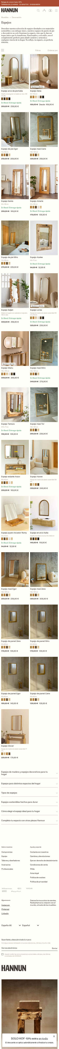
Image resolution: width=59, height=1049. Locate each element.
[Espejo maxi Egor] (15, 569)
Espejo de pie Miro (9, 257)
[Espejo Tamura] (15, 404)
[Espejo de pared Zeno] (15, 622)
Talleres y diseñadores (11, 860)
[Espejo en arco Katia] (44, 513)
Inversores (6, 865)
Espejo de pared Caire (40, 693)
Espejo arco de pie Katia (12, 91)
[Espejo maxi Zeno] (44, 569)
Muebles (4, 17)
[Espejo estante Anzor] (15, 457)
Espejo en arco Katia (39, 533)
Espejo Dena (35, 91)
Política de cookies (37, 877)
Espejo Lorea (36, 310)
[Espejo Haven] (44, 457)
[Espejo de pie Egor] (15, 129)
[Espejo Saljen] (15, 290)
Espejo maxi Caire (38, 149)
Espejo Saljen (7, 310)
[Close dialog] (54, 1036)
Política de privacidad (38, 882)
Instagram (6, 905)
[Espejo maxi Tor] (44, 404)
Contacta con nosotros (39, 852)
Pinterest (5, 909)
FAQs (32, 869)
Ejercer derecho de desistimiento (43, 860)
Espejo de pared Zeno (11, 641)
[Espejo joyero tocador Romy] (15, 513)
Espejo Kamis (7, 201)
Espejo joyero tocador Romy (14, 533)
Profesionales (7, 869)
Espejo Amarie (36, 201)
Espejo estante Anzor (10, 476)
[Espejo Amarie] (44, 182)
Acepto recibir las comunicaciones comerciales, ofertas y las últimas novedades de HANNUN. (27, 955)
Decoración (16, 17)
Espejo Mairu (7, 368)
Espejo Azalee (36, 257)
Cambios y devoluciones (40, 856)
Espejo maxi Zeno (38, 589)
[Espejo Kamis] (15, 182)
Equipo (4, 856)
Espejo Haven (36, 476)
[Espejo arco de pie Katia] (15, 71)
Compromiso (7, 852)
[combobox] (12, 925)
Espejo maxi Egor (9, 589)
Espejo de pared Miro (39, 641)
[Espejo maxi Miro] (44, 348)
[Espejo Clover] (15, 726)
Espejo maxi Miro (38, 368)
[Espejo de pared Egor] (15, 674)
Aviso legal (34, 873)
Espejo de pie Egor (9, 149)
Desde (42, 105)
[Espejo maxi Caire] (44, 129)
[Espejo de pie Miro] (15, 238)
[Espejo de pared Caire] (44, 674)
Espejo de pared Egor (11, 693)
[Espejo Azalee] (44, 238)
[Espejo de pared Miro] (44, 622)
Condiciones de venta (39, 865)
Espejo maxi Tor (37, 424)
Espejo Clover (7, 746)
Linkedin (5, 913)
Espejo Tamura (8, 424)
